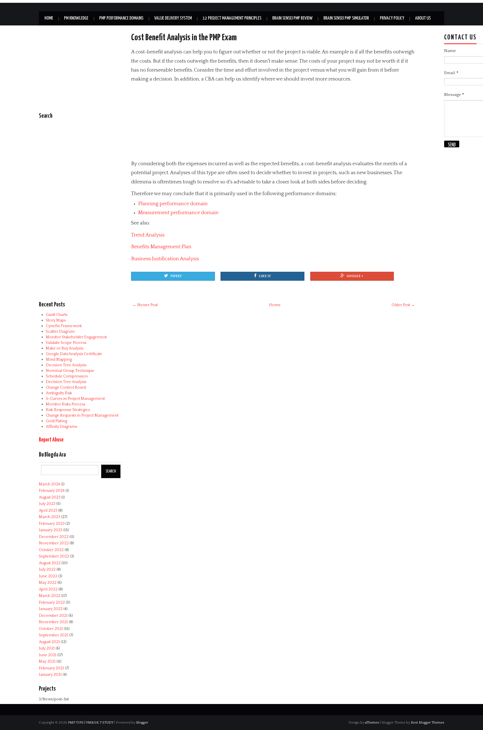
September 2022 (54, 556)
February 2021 (51, 668)
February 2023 (52, 523)
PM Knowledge (76, 18)
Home (48, 18)
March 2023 (49, 517)
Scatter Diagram (60, 331)
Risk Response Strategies (68, 410)
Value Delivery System (173, 18)
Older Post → (403, 305)
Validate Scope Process (66, 343)
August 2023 (49, 497)
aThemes (372, 722)
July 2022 (47, 569)
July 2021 (47, 648)
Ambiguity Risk (59, 393)
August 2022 (50, 563)
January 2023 (50, 530)
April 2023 (48, 510)
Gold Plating (56, 421)
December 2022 (53, 537)
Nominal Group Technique (70, 370)
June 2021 (47, 655)
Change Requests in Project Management (82, 415)
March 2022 (49, 596)
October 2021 (51, 629)
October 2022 (51, 550)
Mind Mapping (59, 359)
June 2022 (48, 576)
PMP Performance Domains (121, 18)
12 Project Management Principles (232, 18)
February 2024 (52, 490)
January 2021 (50, 674)
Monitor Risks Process (65, 404)
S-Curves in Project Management (75, 398)
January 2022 (51, 609)
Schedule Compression (67, 376)
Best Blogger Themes (427, 722)
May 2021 (47, 661)
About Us (423, 18)
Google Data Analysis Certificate (74, 354)
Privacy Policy (392, 18)
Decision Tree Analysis (66, 365)
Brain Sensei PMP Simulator (346, 18)
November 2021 (53, 622)
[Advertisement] (266, 122)
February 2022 (52, 602)
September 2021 (53, 635)
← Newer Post (145, 305)
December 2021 (53, 615)
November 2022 (54, 543)
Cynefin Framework (64, 326)
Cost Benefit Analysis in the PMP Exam (184, 37)
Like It (265, 276)
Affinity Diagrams (61, 426)
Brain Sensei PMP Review (292, 18)
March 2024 (49, 484)
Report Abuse (51, 440)
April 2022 (48, 589)
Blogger (142, 722)
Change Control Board (66, 387)
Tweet (176, 276)
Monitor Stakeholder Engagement (76, 337)
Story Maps (56, 320)
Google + (355, 276)
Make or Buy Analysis (64, 348)
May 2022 (47, 582)
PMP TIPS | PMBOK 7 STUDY (90, 722)
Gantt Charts (56, 315)
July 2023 (47, 504)
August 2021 (49, 642)
